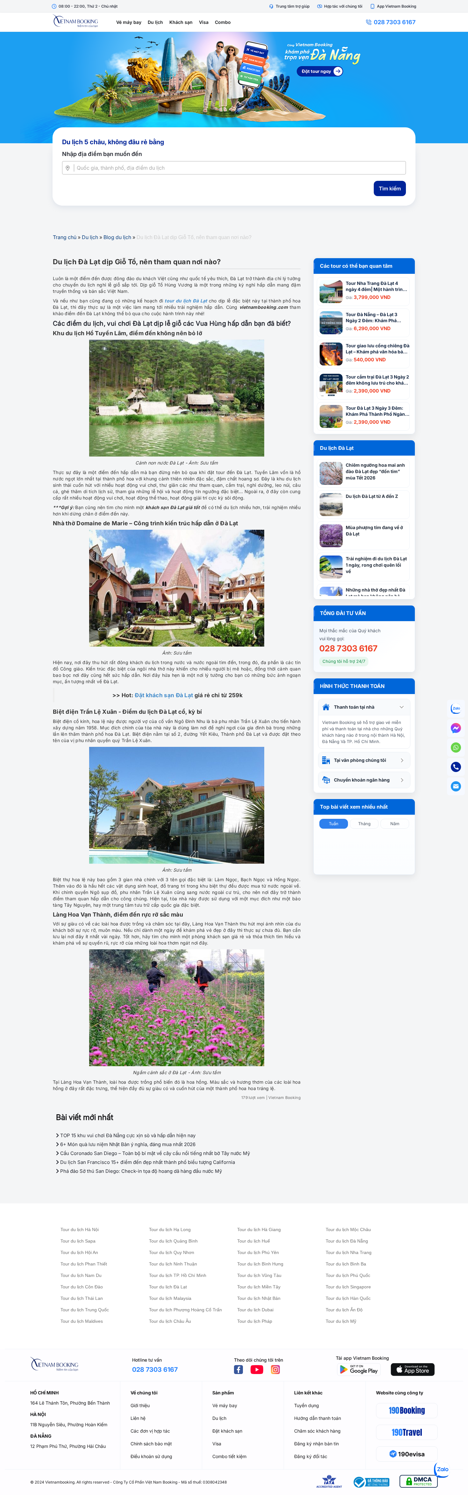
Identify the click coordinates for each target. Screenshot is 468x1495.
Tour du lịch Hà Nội (79, 1229)
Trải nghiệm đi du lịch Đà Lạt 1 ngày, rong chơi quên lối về (376, 565)
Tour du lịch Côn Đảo (81, 1286)
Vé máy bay (128, 22)
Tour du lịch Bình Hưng (260, 1263)
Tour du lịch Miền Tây (258, 1286)
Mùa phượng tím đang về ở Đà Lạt (374, 530)
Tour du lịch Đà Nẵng (347, 1240)
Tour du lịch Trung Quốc (84, 1309)
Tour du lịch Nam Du (81, 1275)
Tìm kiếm (390, 188)
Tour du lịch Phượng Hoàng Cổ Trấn (185, 1309)
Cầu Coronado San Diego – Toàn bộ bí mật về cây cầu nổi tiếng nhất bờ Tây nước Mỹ (154, 1153)
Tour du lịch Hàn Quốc (348, 1298)
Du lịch (155, 22)
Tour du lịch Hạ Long (170, 1229)
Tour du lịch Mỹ (341, 1321)
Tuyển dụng (306, 1405)
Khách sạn (181, 22)
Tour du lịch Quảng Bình (173, 1240)
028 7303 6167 (394, 22)
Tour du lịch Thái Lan (81, 1298)
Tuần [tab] (333, 823)
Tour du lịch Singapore (348, 1286)
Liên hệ (138, 1418)
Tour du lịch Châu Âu (170, 1321)
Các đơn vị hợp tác (150, 1431)
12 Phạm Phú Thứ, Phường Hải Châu (68, 1446)
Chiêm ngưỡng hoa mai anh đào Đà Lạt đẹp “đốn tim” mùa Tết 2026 (375, 471)
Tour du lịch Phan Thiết (83, 1263)
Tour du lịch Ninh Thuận (173, 1263)
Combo (223, 22)
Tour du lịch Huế (253, 1240)
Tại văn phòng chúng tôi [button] (360, 760)
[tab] (364, 707)
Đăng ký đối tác (310, 1456)
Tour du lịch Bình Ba (346, 1263)
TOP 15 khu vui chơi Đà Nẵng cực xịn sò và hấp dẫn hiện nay (127, 1135)
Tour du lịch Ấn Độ (344, 1309)
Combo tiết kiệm (229, 1456)
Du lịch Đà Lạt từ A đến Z (372, 496)
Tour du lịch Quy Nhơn (171, 1252)
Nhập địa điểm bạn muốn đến (102, 154)
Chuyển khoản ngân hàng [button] (362, 780)
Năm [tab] (394, 823)
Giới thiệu (140, 1405)
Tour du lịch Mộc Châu (348, 1229)
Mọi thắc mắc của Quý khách (349, 630)
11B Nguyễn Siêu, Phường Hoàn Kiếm (68, 1424)
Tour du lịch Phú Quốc (348, 1275)
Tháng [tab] (364, 823)
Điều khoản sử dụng (151, 1456)
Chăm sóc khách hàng (317, 1431)
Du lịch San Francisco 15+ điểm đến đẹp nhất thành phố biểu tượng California (147, 1162)
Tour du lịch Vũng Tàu (259, 1275)
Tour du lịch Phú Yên (258, 1252)
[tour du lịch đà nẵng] (234, 87)
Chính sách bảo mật (151, 1443)
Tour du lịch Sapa (78, 1240)
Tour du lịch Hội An (79, 1252)
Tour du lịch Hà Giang (259, 1229)
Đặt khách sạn (227, 1431)
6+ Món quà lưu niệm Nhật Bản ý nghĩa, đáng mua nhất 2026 (127, 1144)
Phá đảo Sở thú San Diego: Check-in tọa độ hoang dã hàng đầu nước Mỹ (140, 1171)
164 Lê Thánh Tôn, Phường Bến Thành (70, 1403)
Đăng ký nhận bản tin (316, 1443)
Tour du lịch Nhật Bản (258, 1298)
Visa (204, 22)
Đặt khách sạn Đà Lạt (164, 695)
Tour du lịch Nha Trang (349, 1252)
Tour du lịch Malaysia (170, 1298)
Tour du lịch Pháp (254, 1321)
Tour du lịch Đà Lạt (168, 1286)
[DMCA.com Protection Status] (419, 1482)
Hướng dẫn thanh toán (317, 1418)
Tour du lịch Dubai (255, 1309)
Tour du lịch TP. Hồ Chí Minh (177, 1275)
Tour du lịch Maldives (81, 1321)
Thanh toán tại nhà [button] (354, 707)
